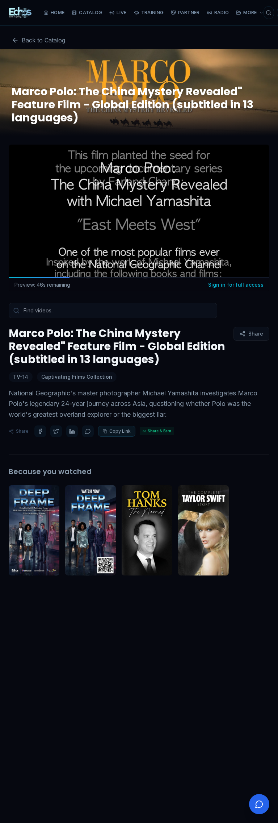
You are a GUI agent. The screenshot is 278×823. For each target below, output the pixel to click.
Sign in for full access (236, 285)
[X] (56, 431)
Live (121, 12)
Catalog (90, 12)
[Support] (259, 804)
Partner (188, 12)
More (250, 12)
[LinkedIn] (72, 431)
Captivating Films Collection (76, 377)
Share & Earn (159, 431)
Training (152, 12)
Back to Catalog (43, 40)
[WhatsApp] (88, 431)
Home (57, 12)
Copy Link (120, 431)
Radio (221, 12)
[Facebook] (40, 431)
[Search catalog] (269, 12)
